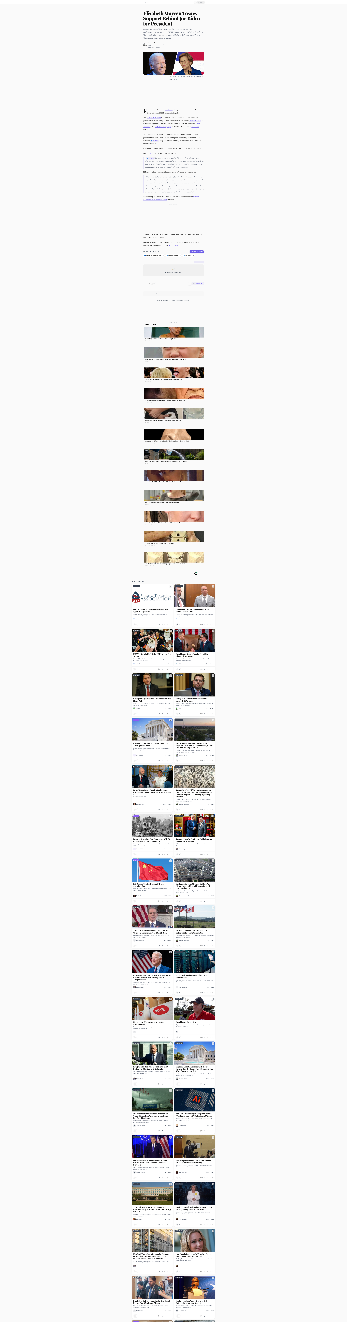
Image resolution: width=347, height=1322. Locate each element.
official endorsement (158, 200)
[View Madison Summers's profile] (145, 45)
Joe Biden (169, 110)
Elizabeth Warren (154, 118)
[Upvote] (149, 284)
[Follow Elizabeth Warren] (180, 255)
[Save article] (195, 2)
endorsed (195, 127)
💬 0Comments (198, 283)
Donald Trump (195, 121)
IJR (150, 45)
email (150, 153)
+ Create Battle (199, 262)
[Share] (162, 624)
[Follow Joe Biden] (193, 255)
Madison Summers (154, 43)
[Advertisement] (173, 93)
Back (146, 2)
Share (201, 2)
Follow (166, 45)
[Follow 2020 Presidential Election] (163, 255)
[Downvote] (144, 284)
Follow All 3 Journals (197, 251)
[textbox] (173, 293)
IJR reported (173, 245)
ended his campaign (163, 127)
